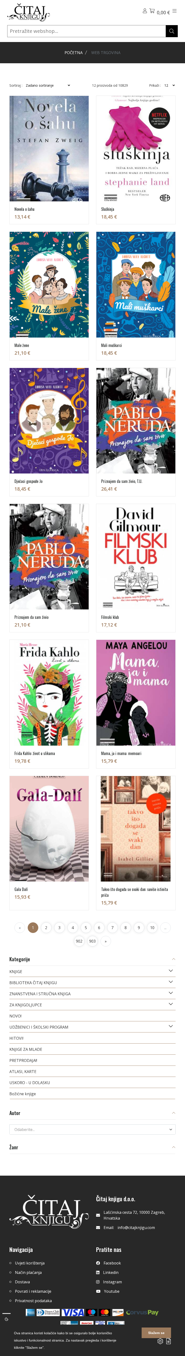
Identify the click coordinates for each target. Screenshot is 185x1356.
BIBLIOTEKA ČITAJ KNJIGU (33, 982)
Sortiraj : (15, 85)
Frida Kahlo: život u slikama (34, 753)
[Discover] (118, 1312)
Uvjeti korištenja (30, 1263)
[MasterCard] (92, 1312)
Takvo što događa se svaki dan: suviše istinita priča (134, 892)
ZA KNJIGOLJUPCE (25, 1005)
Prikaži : (155, 85)
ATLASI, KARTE (22, 1071)
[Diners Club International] (48, 1312)
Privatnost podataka (33, 1300)
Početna (74, 52)
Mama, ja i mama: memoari (121, 753)
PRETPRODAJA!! (23, 1060)
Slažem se (156, 1333)
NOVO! (15, 1016)
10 (152, 927)
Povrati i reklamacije (33, 1291)
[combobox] (92, 1129)
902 (79, 941)
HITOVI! (16, 1038)
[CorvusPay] (142, 1312)
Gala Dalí (21, 889)
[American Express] (30, 1312)
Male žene (21, 345)
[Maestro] (105, 1312)
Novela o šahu (24, 209)
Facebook (112, 1263)
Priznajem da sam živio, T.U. (121, 481)
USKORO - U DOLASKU (29, 1082)
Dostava (22, 1282)
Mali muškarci (111, 345)
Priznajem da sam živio (31, 617)
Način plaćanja (28, 1272)
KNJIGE (15, 971)
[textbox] (90, 1129)
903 (92, 941)
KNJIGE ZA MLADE (25, 1049)
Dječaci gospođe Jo (28, 481)
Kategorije (19, 959)
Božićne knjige (22, 1093)
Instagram (112, 1282)
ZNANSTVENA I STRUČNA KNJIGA (40, 993)
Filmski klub (110, 617)
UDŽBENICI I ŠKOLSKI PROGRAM (38, 1027)
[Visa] (73, 1312)
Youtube (111, 1291)
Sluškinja (107, 209)
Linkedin (111, 1272)
